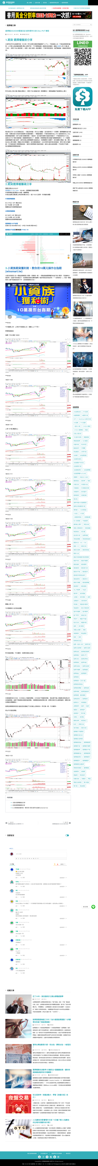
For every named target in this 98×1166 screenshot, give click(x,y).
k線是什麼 (85, 415)
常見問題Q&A (44, 1153)
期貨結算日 (77, 579)
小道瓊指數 (87, 517)
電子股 (75, 786)
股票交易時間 (77, 648)
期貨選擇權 (86, 582)
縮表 (75, 626)
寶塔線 (75, 510)
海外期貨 (82, 597)
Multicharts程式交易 (85, 419)
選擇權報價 (87, 742)
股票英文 (76, 702)
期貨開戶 (76, 586)
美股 (84, 630)
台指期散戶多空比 (79, 462)
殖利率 (75, 593)
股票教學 (75, 124)
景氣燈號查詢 (86, 539)
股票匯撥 (51, 1024)
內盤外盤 (76, 444)
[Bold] (16, 858)
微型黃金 (76, 531)
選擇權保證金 (77, 742)
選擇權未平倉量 (10, 230)
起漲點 (82, 717)
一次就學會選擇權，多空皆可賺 (60, 8)
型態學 (83, 481)
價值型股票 (77, 441)
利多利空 (83, 444)
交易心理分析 (77, 433)
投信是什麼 (77, 535)
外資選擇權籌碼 (10, 199)
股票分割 (76, 659)
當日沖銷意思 (85, 608)
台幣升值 (83, 452)
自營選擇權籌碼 (10, 211)
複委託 (75, 710)
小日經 (82, 513)
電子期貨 (86, 782)
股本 (80, 637)
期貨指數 (76, 564)
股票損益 (76, 673)
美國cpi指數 (77, 630)
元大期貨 (85, 441)
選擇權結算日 (77, 757)
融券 (82, 706)
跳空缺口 (83, 720)
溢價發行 (76, 601)
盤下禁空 (76, 615)
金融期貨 (76, 771)
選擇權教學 (76, 136)
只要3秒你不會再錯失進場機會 (81, 8)
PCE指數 (83, 422)
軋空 (75, 724)
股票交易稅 (87, 648)
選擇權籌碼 (65, 2)
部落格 (45, 2)
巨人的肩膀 (77, 521)
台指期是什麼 (77, 466)
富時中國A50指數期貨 (80, 502)
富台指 (75, 499)
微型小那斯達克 (78, 528)
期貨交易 (52, 1100)
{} (35, 858)
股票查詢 (86, 688)
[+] (38, 858)
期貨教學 (75, 144)
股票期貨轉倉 (77, 688)
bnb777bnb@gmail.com (56, 1164)
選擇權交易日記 (25, 34)
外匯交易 (76, 484)
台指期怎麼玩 (77, 459)
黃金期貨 (82, 786)
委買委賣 (76, 495)
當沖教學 (85, 611)
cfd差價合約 (77, 412)
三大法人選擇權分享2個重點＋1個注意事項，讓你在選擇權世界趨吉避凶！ (82, 346)
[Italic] (19, 858)
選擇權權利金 (77, 753)
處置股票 (76, 706)
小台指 (75, 513)
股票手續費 (77, 670)
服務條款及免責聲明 (57, 1153)
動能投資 (76, 448)
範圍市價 (83, 622)
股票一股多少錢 (78, 644)
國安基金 (76, 481)
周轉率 (75, 477)
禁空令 (75, 619)
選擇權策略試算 (54, 2)
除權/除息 (76, 779)
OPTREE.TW (24, 230)
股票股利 (85, 699)
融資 (87, 706)
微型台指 (86, 524)
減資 (89, 597)
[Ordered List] (25, 858)
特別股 (75, 604)
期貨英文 (85, 579)
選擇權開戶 (86, 760)
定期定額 (83, 495)
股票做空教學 (85, 651)
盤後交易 (83, 615)
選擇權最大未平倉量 (11, 223)
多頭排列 (76, 492)
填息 (89, 481)
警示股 (83, 713)
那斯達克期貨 (77, 768)
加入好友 (85, 906)
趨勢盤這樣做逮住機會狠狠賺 (38, 8)
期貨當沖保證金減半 (79, 575)
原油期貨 (76, 452)
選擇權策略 (76, 140)
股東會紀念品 (77, 640)
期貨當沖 (85, 571)
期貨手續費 (84, 561)
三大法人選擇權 (78, 430)
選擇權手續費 (86, 746)
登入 (12, 848)
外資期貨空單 (85, 488)
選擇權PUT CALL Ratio (12, 190)
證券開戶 (76, 713)
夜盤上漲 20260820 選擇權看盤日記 (82, 183)
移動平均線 (83, 619)
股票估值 (76, 651)
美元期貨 (81, 626)
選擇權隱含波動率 (54, 1075)
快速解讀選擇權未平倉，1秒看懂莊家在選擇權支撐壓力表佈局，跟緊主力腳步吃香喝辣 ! (82, 247)
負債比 (75, 717)
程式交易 (76, 622)
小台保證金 (83, 510)
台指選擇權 (87, 470)
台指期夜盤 (83, 455)
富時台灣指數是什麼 (55, 1050)
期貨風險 (83, 586)
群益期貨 (83, 633)
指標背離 (85, 535)
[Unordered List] (27, 858)
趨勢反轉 (76, 720)
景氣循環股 (77, 539)
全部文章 (75, 132)
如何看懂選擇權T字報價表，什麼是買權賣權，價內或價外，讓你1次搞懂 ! (82, 371)
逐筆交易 (81, 724)
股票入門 (83, 655)
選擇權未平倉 (86, 749)
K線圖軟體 (77, 415)
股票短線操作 (85, 691)
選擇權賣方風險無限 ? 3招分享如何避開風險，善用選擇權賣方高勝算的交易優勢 (82, 272)
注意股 (75, 597)
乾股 (86, 430)
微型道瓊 (87, 528)
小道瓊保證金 (77, 517)
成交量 (83, 531)
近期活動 (37, 2)
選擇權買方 (87, 757)
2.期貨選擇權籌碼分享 (18, 805)
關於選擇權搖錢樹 (32, 1153)
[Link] (34, 858)
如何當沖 (83, 492)
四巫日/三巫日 (84, 477)
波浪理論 (82, 593)
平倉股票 (85, 521)
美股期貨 (76, 633)
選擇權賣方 (77, 760)
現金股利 (76, 608)
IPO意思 (85, 412)
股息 (75, 637)
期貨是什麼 (84, 568)
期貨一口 (76, 546)
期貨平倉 (76, 561)
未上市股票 (77, 590)
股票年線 (83, 662)
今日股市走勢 (77, 437)
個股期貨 (86, 437)
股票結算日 (77, 699)
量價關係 (86, 768)
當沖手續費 (77, 611)
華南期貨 (83, 702)
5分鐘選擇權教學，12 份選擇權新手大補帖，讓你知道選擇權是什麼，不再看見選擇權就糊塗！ (82, 320)
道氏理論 (76, 728)
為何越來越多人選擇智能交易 (16, 8)
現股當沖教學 (84, 604)
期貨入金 (76, 553)
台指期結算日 (77, 470)
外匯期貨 (76, 488)
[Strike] (23, 858)
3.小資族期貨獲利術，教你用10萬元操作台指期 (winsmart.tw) (30, 808)
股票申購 (76, 691)
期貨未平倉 (77, 571)
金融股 (83, 771)
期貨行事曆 (77, 582)
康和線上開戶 (77, 524)
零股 (89, 779)
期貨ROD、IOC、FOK (80, 542)
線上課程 (29, 2)
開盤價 (75, 775)
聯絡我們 (68, 1153)
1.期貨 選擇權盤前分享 (18, 802)
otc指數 (51, 1125)
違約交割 (83, 728)
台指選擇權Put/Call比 (80, 473)
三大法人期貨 (86, 426)
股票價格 (76, 655)
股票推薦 (85, 670)
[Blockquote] (29, 858)
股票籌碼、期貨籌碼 (79, 695)
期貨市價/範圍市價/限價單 (81, 557)
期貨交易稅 (77, 550)
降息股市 (82, 775)
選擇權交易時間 (78, 739)
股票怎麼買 (86, 666)
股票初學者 (84, 659)
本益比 (84, 590)
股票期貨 (76, 677)
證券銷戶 (82, 710)
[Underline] (21, 858)
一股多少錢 (77, 426)
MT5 (75, 419)
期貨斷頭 (76, 568)
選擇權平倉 (77, 746)
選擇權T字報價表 (79, 731)
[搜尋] (91, 25)
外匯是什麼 (84, 484)
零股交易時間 (77, 782)
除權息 (84, 779)
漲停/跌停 (84, 601)
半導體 (83, 448)
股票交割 (87, 644)
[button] (48, 15)
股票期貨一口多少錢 (79, 680)
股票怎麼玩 (77, 666)
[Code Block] (31, 858)
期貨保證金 (86, 550)
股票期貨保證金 (78, 684)
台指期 (59, 46)
